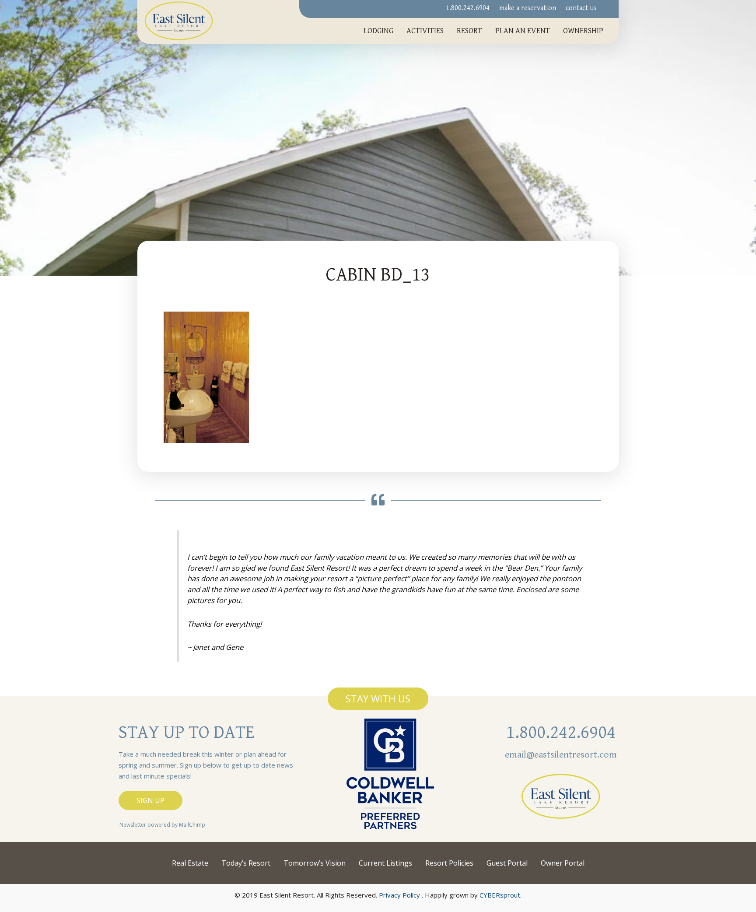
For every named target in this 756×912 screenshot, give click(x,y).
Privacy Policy (399, 895)
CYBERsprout (500, 895)
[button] (378, 698)
